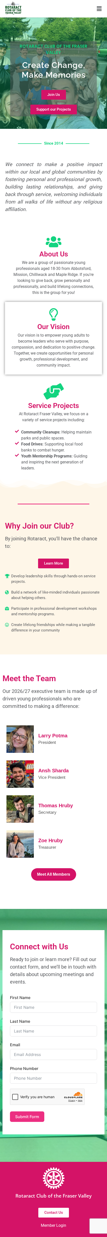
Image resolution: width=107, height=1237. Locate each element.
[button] (99, 8)
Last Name (20, 1021)
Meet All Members (53, 874)
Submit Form (27, 1116)
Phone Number (24, 1068)
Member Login (53, 1225)
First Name (20, 997)
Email (15, 1044)
